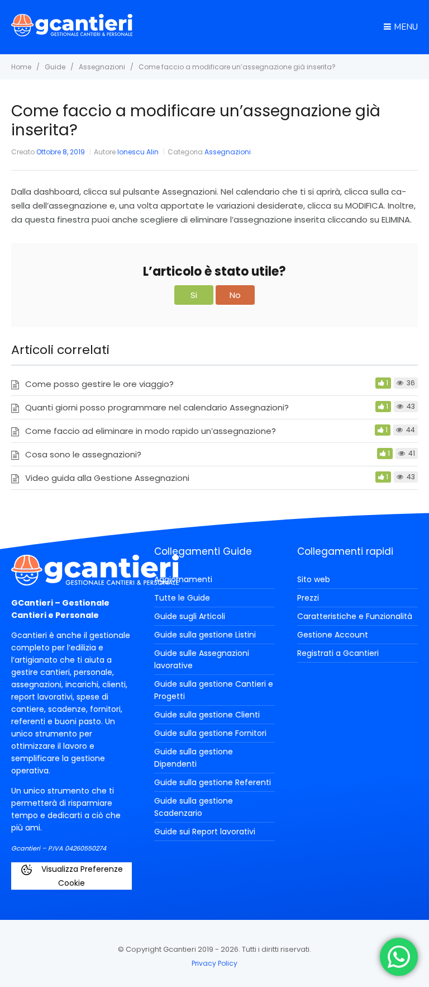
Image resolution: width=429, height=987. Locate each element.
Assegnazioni (227, 152)
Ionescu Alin (138, 152)
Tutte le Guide (182, 597)
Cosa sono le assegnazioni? (83, 454)
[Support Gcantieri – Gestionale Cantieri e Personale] (71, 33)
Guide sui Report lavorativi (204, 831)
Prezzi (308, 597)
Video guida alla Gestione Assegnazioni (107, 478)
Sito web (313, 579)
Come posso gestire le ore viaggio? (99, 384)
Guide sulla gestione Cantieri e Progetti (213, 690)
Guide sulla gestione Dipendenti (193, 757)
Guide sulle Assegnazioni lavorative (201, 659)
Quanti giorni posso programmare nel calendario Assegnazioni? (157, 407)
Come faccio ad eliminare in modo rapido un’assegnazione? (150, 431)
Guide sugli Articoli (189, 616)
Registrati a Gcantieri (338, 653)
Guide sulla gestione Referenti (212, 782)
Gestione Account (332, 634)
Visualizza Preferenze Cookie (81, 876)
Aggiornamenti (183, 579)
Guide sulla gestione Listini (205, 634)
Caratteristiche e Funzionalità (354, 616)
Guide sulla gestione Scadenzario (193, 807)
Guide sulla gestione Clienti (207, 714)
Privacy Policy (214, 963)
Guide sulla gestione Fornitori (210, 733)
